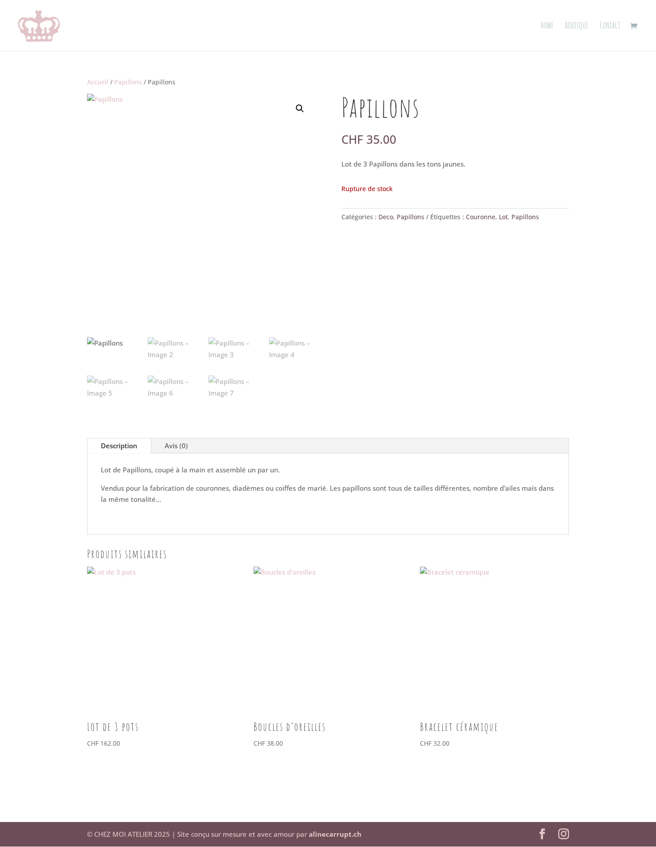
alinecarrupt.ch (335, 834)
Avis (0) (176, 445)
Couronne (480, 217)
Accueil (97, 82)
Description (119, 445)
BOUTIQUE (577, 26)
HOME (547, 26)
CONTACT (610, 26)
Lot (503, 217)
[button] (300, 108)
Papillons (128, 82)
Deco (385, 217)
